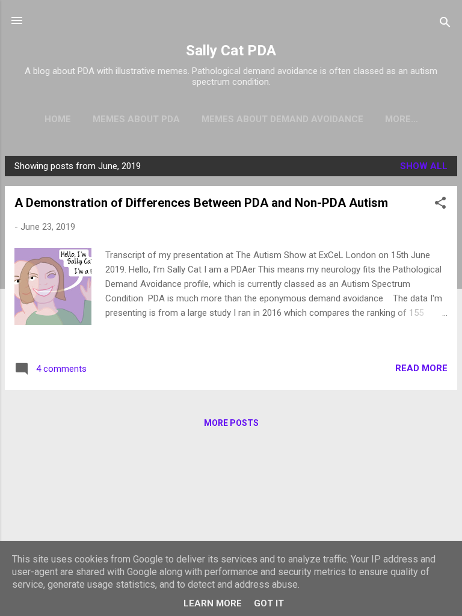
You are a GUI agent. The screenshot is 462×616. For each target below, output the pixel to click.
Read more (421, 368)
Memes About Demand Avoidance (282, 119)
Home (58, 119)
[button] (440, 205)
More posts (231, 423)
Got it (269, 603)
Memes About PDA (136, 119)
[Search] (445, 24)
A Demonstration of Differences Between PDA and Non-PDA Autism (201, 203)
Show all (424, 166)
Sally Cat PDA (231, 50)
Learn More (212, 603)
